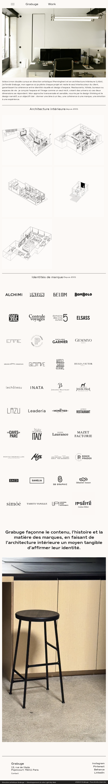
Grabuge (32, 4)
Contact (15, 773)
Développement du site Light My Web (41, 782)
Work (52, 4)
